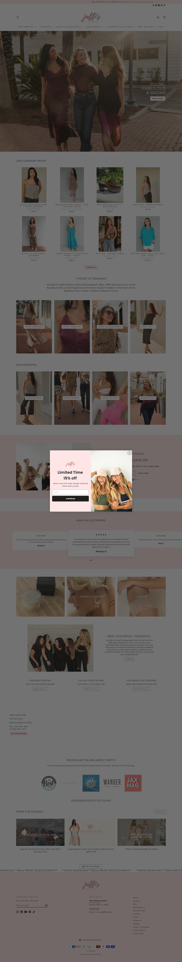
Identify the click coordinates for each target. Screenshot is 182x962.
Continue (70, 498)
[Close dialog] (129, 453)
